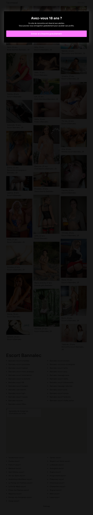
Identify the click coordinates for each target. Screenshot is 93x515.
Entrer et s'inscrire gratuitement (46, 34)
